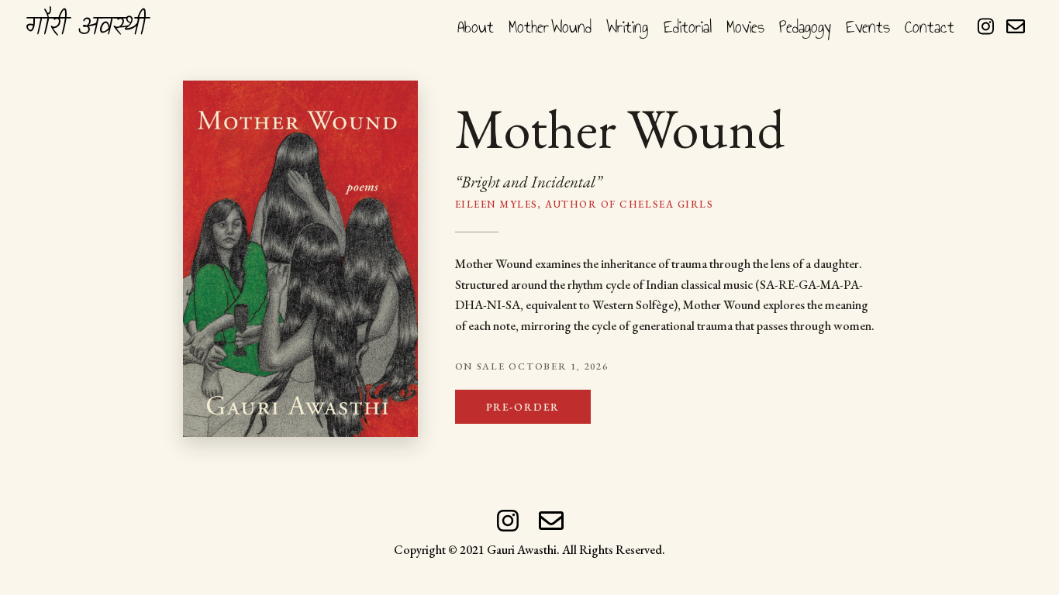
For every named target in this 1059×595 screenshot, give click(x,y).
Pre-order (523, 407)
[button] (86, 26)
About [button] (475, 26)
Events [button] (868, 26)
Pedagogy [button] (805, 26)
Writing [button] (627, 26)
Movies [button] (745, 26)
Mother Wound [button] (550, 26)
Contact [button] (929, 26)
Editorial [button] (688, 26)
